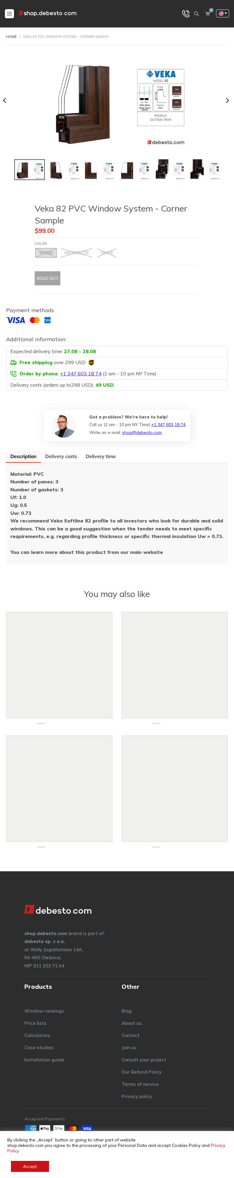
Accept (30, 1166)
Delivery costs (61, 456)
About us (132, 1023)
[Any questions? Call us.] (186, 13)
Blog (127, 1011)
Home (11, 36)
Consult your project (144, 1060)
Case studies (39, 1047)
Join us (129, 1047)
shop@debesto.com (142, 432)
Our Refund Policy (141, 1072)
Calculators (37, 1035)
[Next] (227, 100)
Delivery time (101, 456)
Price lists (35, 1023)
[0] (207, 13)
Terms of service (140, 1084)
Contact (131, 1035)
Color (41, 243)
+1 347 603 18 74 (168, 424)
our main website (142, 552)
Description (23, 456)
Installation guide (44, 1060)
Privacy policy (137, 1096)
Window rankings (44, 1011)
